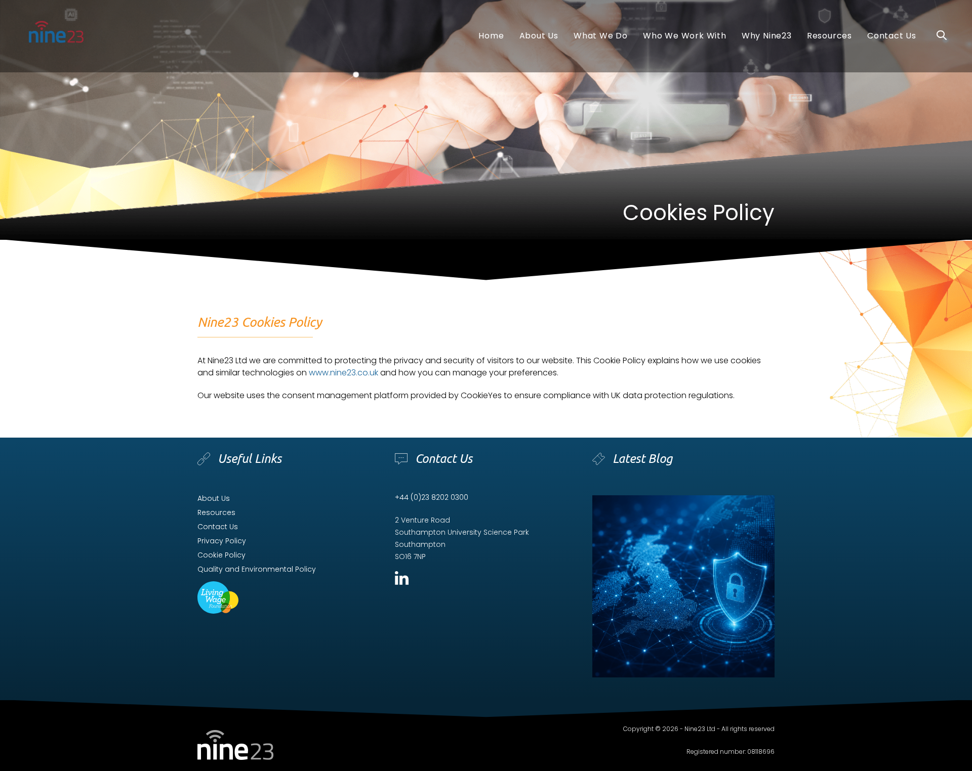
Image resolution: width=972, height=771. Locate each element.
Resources (216, 512)
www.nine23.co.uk (343, 372)
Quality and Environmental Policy (256, 569)
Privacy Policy (221, 541)
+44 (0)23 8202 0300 (431, 497)
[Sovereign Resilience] (683, 586)
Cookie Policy (221, 555)
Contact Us (217, 527)
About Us (213, 498)
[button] (942, 36)
